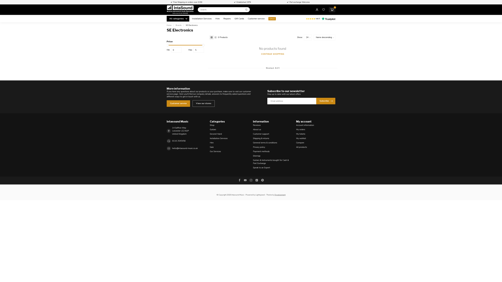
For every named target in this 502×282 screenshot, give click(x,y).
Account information (305, 125)
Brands (179, 25)
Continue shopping (272, 54)
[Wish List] (323, 9)
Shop (212, 125)
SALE (272, 18)
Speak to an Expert (261, 167)
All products (301, 147)
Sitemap (256, 156)
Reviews (257, 125)
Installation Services (202, 18)
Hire (217, 18)
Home (169, 25)
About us (257, 129)
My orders (300, 129)
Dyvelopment (280, 195)
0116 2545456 (179, 141)
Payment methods (261, 151)
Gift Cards (239, 18)
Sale (212, 147)
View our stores (203, 103)
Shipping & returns (261, 138)
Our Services (215, 151)
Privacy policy (259, 147)
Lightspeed (260, 195)
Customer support (261, 134)
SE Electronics (192, 25)
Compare (300, 142)
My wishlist (301, 138)
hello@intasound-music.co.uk (185, 148)
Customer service (256, 18)
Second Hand (216, 134)
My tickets (300, 134)
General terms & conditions (265, 142)
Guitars (213, 129)
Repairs (227, 18)
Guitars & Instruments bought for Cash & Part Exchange (271, 162)
